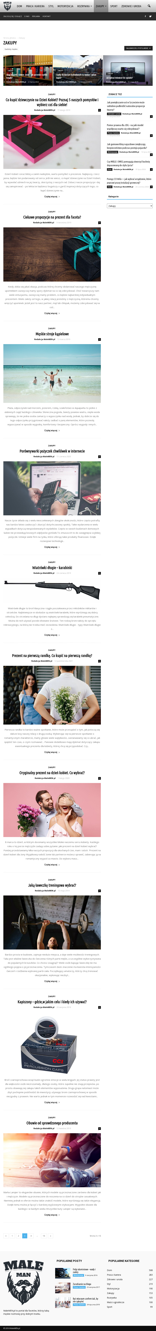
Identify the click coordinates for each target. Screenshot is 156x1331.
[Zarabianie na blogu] (62, 1288)
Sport (113, 6)
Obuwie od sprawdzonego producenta (52, 1123)
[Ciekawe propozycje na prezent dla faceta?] (52, 254)
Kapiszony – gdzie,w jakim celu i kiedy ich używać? (52, 1002)
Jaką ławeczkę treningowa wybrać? (52, 885)
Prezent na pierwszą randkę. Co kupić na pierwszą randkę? (52, 655)
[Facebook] (145, 16)
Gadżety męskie (11, 49)
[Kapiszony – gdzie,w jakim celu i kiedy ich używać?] (52, 1043)
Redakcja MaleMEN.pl (16, 82)
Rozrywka (83, 6)
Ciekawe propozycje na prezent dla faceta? (52, 217)
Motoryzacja (65, 6)
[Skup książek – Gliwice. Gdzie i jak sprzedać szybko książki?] (28, 70)
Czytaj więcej (50, 196)
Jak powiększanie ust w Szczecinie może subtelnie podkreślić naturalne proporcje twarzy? (126, 106)
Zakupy (100, 6)
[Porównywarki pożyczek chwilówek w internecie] (52, 488)
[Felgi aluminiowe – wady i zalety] (62, 1273)
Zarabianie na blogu (82, 1284)
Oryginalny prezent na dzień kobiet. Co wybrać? (52, 773)
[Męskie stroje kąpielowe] (52, 373)
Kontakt (47, 16)
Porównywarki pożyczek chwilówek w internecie (52, 451)
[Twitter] (150, 16)
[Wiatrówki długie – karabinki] (52, 590)
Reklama (36, 16)
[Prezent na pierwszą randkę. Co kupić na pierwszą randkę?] (52, 695)
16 (44, 1236)
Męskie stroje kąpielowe (52, 334)
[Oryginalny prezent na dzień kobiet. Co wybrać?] (52, 810)
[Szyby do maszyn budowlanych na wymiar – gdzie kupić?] (78, 70)
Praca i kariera (35, 6)
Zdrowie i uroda (131, 6)
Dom (19, 6)
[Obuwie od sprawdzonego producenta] (52, 1160)
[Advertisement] (78, 28)
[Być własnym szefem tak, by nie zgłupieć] (62, 1302)
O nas (26, 16)
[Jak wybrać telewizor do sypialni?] (128, 70)
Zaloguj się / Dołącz (12, 16)
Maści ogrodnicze (115, 1302)
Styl (51, 6)
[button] (149, 6)
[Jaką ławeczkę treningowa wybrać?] (52, 922)
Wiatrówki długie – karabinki (52, 568)
